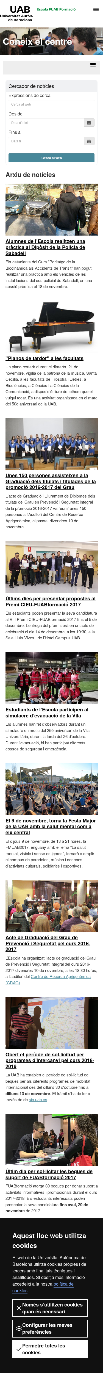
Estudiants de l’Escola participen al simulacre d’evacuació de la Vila (46, 712)
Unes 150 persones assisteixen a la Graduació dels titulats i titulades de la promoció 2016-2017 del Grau (50, 481)
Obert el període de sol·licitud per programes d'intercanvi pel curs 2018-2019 (49, 1060)
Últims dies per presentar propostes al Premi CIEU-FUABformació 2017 (50, 601)
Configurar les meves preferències (47, 1328)
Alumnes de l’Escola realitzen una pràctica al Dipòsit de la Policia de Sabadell (45, 246)
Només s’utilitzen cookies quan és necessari (52, 1308)
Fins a (15, 132)
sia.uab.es (38, 1099)
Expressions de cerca (30, 95)
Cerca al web (51, 157)
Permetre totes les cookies (43, 1349)
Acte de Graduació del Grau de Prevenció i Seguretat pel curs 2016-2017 (47, 943)
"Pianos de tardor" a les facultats (44, 358)
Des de (16, 113)
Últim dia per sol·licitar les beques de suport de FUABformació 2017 (49, 1174)
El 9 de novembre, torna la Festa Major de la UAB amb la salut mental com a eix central (50, 826)
